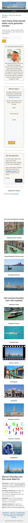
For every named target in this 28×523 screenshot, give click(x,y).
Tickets (11, 514)
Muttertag (14, 517)
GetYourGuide (15, 194)
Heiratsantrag (5, 512)
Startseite (4, 15)
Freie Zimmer (5, 514)
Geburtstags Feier (11, 515)
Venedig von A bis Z (14, 97)
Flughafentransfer (20, 512)
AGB (5, 515)
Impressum (12, 512)
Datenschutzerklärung (19, 514)
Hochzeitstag (20, 515)
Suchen (8, 178)
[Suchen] (4, 41)
